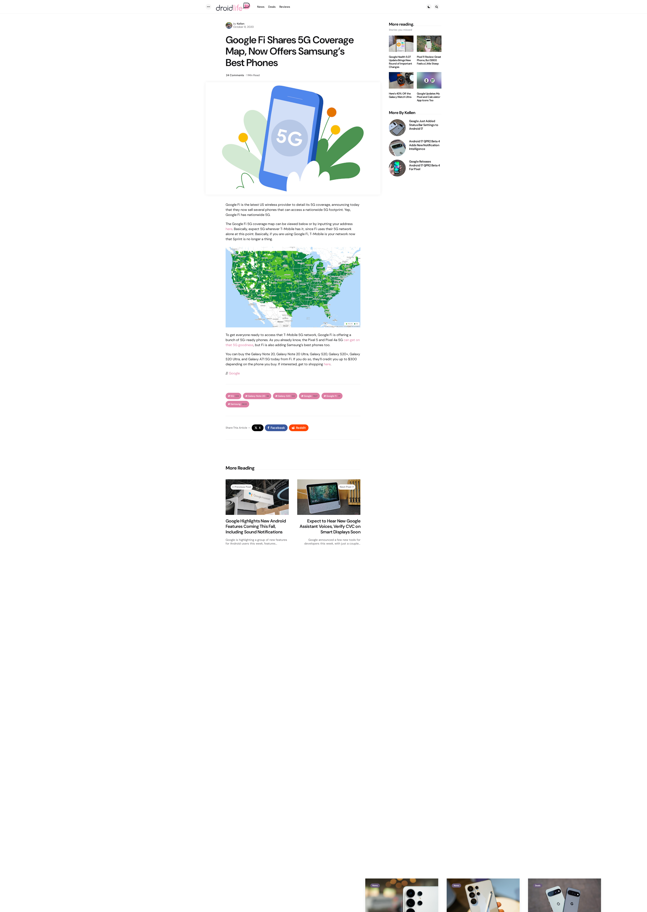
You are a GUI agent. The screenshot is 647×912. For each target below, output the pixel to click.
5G (234, 396)
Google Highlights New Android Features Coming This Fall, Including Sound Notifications (256, 526)
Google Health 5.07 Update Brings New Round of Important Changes (400, 62)
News (375, 885)
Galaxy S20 (286, 396)
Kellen (240, 23)
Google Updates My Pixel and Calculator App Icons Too (428, 97)
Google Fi (333, 396)
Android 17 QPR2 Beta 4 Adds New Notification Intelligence (424, 145)
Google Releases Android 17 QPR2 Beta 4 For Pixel (424, 165)
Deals (537, 885)
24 (235, 75)
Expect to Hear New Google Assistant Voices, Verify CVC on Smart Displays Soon (330, 526)
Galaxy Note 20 (258, 396)
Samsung (238, 404)
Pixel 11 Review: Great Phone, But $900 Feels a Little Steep (429, 60)
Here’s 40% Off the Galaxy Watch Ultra (400, 95)
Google (234, 373)
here (229, 229)
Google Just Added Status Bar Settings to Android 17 (423, 125)
